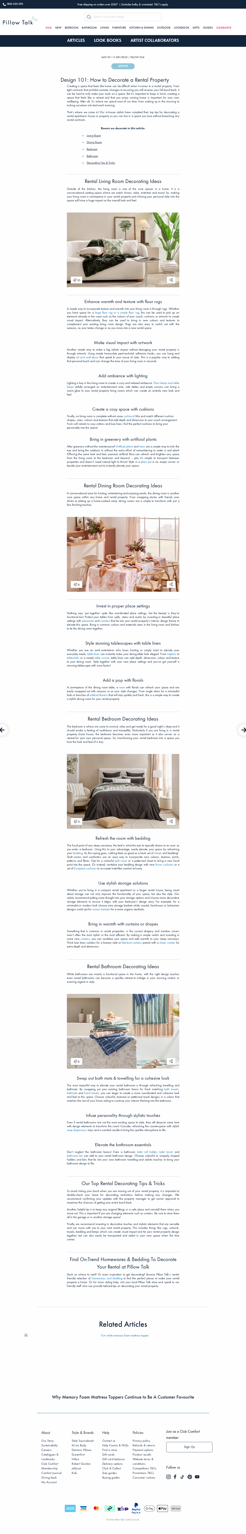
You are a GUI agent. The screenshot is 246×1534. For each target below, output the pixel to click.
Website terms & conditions (143, 1462)
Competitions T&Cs (145, 1468)
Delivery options (112, 1464)
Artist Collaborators (154, 41)
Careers (46, 1450)
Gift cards (108, 1454)
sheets (158, 853)
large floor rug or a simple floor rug (117, 312)
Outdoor (163, 27)
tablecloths (73, 658)
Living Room (94, 135)
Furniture (119, 27)
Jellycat (76, 1468)
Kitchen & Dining (142, 27)
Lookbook (181, 27)
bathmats (72, 1093)
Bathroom (89, 27)
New (58, 27)
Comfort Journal (51, 1473)
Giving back (49, 1477)
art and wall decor (87, 357)
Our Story (47, 1441)
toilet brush (166, 1152)
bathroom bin (75, 1156)
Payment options (143, 1450)
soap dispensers (76, 1130)
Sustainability (49, 1445)
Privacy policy (141, 1441)
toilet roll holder (147, 1152)
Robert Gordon (81, 1464)
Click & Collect (111, 1468)
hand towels (91, 1093)
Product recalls (142, 1454)
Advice (123, 66)
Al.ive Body (79, 1445)
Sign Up (189, 1447)
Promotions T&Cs (143, 1473)
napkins (171, 654)
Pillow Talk (137, 57)
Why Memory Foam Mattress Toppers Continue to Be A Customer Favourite (123, 1397)
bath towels (171, 1089)
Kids (74, 1473)
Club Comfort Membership (49, 1466)
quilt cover (121, 861)
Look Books (107, 41)
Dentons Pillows (82, 1450)
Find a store (109, 1450)
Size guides (109, 1473)
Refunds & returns (144, 1445)
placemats (88, 621)
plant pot (146, 462)
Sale (49, 27)
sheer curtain (167, 942)
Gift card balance (113, 1459)
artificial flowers (99, 695)
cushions (129, 416)
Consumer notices (144, 1477)
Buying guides (111, 1477)
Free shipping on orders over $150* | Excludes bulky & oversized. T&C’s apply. (123, 4)
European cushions (85, 868)
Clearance (223, 27)
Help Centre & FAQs (115, 1445)
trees (142, 446)
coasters (105, 621)
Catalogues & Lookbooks (49, 1457)
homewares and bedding (107, 1278)
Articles (76, 41)
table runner (102, 658)
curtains (85, 939)
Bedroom (71, 27)
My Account (49, 1482)
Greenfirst (78, 1454)
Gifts (196, 27)
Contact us (109, 1441)
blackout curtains (132, 942)
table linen (93, 654)
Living (104, 27)
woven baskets (101, 909)
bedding (78, 853)
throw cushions (164, 864)
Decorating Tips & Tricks (101, 163)
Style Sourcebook (83, 1441)
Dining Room (94, 142)
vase (122, 687)
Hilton (75, 1459)
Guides (208, 27)
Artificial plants (124, 446)
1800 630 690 (15, 4)
